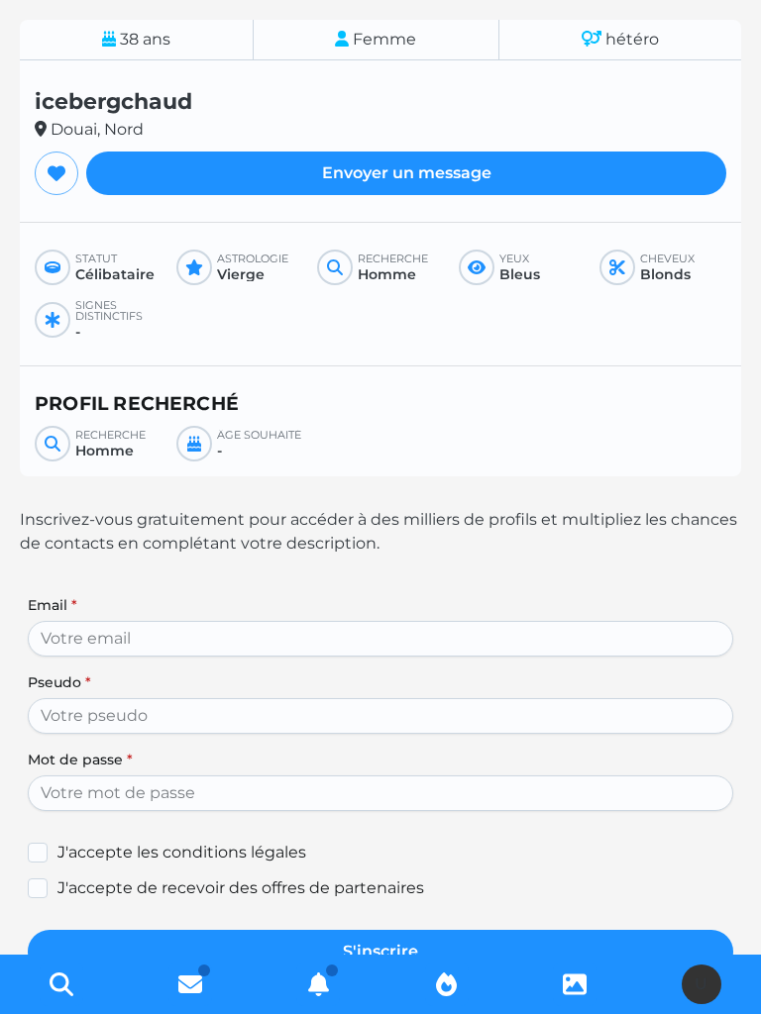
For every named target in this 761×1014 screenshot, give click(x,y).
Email (52, 605)
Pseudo (59, 682)
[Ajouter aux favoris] (56, 173)
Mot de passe (80, 759)
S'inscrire (380, 951)
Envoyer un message (406, 172)
